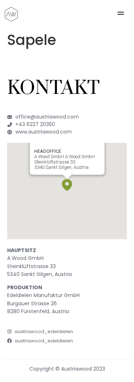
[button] (120, 14)
